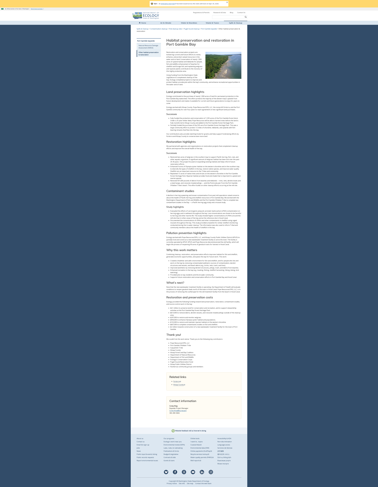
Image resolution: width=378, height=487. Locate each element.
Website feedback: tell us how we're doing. (190, 431)
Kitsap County (178, 385)
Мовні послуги (223, 464)
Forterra (176, 381)
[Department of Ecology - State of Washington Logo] (143, 15)
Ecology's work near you (173, 442)
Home (143, 23)
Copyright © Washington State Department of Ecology (189, 481)
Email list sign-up (143, 445)
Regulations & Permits (201, 12)
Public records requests (145, 457)
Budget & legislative (171, 454)
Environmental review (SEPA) (174, 445)
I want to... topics (196, 442)
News (139, 451)
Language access (223, 445)
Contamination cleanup (158, 29)
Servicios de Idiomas (224, 448)
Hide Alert (222, 2)
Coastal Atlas (195, 445)
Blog (231, 12)
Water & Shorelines (189, 23)
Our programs (169, 438)
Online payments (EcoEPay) (200, 451)
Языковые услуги (224, 460)
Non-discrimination (224, 442)
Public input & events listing (147, 454)
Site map (190, 483)
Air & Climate (165, 23)
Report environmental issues (147, 460)
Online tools (194, 438)
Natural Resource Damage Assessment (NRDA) (148, 46)
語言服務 (220, 451)
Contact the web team (203, 483)
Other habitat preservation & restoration (149, 53)
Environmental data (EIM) (199, 448)
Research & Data (219, 12)
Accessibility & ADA (224, 438)
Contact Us (241, 12)
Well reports (195, 460)
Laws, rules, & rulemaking (173, 448)
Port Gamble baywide (209, 29)
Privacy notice (172, 483)
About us (140, 438)
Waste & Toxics (212, 23)
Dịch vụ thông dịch (224, 457)
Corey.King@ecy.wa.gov (178, 411)
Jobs (138, 448)
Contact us (141, 442)
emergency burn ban (168, 4)
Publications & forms (171, 451)
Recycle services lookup (199, 454)
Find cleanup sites (175, 29)
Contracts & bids (170, 457)
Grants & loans (169, 460)
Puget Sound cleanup (192, 29)
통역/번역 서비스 (223, 454)
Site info (182, 483)
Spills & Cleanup (235, 23)
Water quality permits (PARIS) (201, 457)
